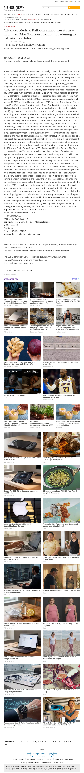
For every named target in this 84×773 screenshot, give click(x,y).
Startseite (20, 22)
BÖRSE (20, 14)
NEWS (5, 14)
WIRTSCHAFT (27, 14)
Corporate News (34, 22)
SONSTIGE (18, 17)
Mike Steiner (46, 762)
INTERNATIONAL (9, 17)
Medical (12, 27)
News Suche (72, 8)
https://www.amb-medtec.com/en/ (20, 209)
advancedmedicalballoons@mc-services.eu (24, 234)
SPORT (40, 14)
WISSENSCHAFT (59, 14)
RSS (72, 1)
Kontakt (21, 759)
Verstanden (65, 770)
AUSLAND (68, 14)
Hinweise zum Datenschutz (64, 759)
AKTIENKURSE (12, 14)
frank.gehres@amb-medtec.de (18, 222)
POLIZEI (74, 14)
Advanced (7, 27)
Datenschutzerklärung (44, 759)
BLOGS (56, 1)
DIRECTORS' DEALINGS (43, 19)
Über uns (22, 762)
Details (59, 770)
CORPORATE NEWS (32, 19)
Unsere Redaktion (34, 762)
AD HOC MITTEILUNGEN (9, 19)
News (15, 759)
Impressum (31, 759)
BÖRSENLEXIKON (64, 1)
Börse (26, 22)
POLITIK (34, 14)
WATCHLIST (77, 1)
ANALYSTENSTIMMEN (21, 19)
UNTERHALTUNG (48, 14)
